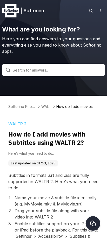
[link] (77, 106)
